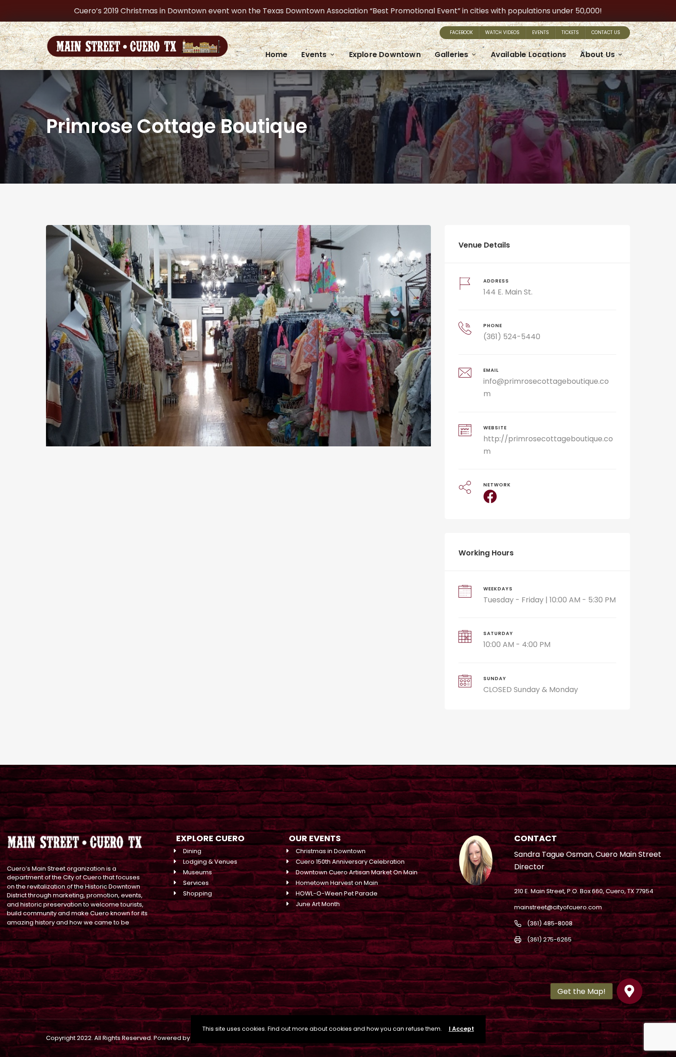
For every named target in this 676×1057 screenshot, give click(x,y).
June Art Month (318, 904)
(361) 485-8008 (550, 923)
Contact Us (605, 32)
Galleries (452, 54)
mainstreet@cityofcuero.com (558, 907)
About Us (597, 54)
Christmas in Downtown (331, 851)
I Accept (461, 1029)
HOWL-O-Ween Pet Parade (337, 893)
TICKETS (570, 32)
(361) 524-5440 (511, 336)
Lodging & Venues (210, 861)
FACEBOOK (461, 32)
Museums (197, 872)
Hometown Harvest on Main (337, 882)
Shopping (197, 893)
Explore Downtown (385, 54)
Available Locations (529, 54)
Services (196, 882)
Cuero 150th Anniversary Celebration (350, 861)
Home (276, 54)
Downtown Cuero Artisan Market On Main (357, 872)
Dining (192, 851)
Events (540, 32)
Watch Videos (502, 32)
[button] (629, 991)
